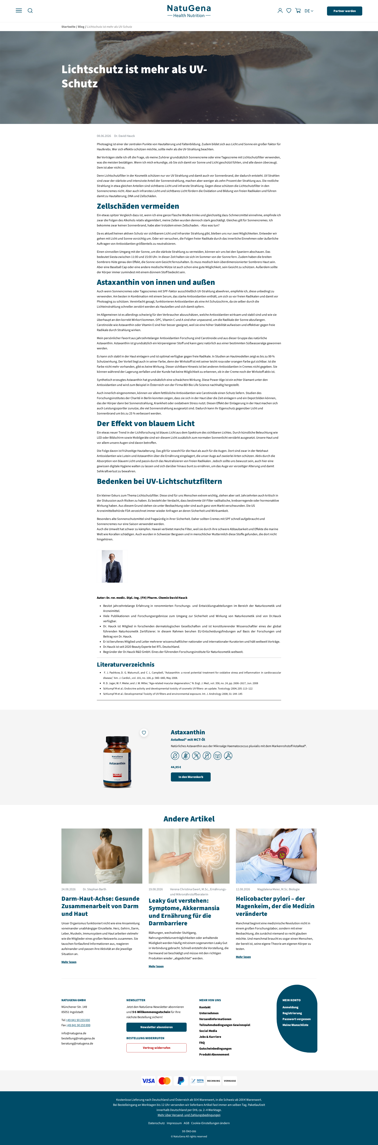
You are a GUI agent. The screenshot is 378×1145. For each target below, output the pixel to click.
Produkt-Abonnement (214, 1054)
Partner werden (345, 11)
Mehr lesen (68, 962)
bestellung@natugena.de (78, 1038)
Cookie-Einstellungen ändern (210, 1123)
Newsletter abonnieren (156, 1027)
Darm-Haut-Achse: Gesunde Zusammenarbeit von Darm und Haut (100, 906)
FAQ (202, 1043)
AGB (186, 1123)
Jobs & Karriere (210, 1037)
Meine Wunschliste (295, 1025)
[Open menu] (19, 10)
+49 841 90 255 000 (78, 1020)
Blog (81, 27)
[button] (30, 11)
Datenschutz (156, 1123)
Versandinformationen (215, 1019)
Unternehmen (209, 1013)
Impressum (174, 1123)
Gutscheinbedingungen (215, 1048)
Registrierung (292, 1013)
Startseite (68, 27)
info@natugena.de (73, 1033)
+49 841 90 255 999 (78, 1025)
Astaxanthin (188, 732)
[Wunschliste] (288, 11)
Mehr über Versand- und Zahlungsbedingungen (189, 1115)
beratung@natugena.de (77, 1043)
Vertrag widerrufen (156, 1048)
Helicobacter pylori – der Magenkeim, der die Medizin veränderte (275, 906)
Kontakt (204, 1007)
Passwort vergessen (297, 1019)
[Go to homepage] (189, 11)
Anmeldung (290, 1007)
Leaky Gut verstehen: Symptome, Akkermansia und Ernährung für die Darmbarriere (184, 912)
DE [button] (307, 11)
